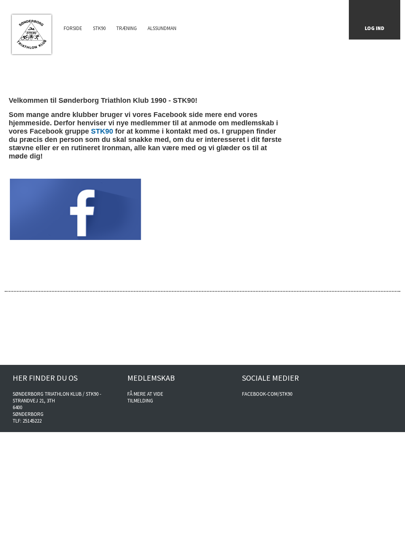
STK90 (102, 131)
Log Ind (374, 28)
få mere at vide (145, 394)
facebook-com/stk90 (267, 394)
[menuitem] (31, 32)
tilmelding (140, 400)
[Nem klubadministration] (380, 359)
